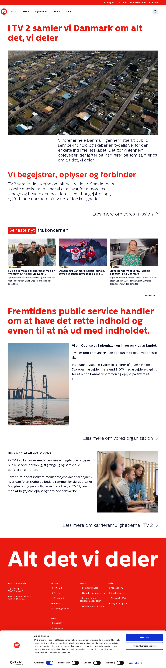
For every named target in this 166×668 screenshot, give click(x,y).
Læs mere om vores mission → (125, 214)
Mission (25, 11)
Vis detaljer (134, 663)
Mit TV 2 (58, 588)
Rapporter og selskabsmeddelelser (90, 599)
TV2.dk (122, 2)
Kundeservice (138, 2)
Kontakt (68, 11)
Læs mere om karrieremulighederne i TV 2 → (110, 525)
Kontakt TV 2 (117, 588)
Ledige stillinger (90, 588)
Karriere (56, 11)
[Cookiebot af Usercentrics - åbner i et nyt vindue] (16, 663)
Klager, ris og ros (119, 603)
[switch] (75, 663)
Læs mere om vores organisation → (120, 438)
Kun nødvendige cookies (144, 646)
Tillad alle (144, 637)
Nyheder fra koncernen (93, 593)
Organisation (40, 11)
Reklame (58, 603)
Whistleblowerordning (93, 606)
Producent (59, 598)
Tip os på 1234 (118, 598)
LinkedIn (58, 623)
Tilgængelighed (61, 608)
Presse (153, 2)
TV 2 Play (108, 2)
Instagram (59, 628)
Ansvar (13, 11)
